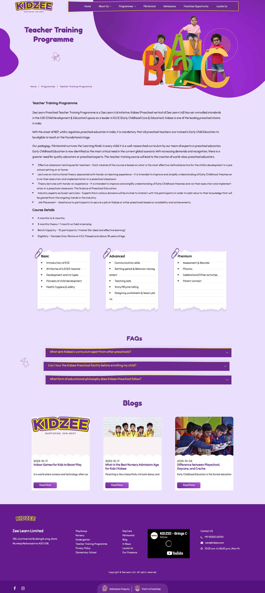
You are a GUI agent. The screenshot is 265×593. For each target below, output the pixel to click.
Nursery (80, 535)
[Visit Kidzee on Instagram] (21, 588)
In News (126, 544)
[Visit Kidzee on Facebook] (15, 588)
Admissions (169, 6)
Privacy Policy (83, 548)
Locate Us (222, 6)
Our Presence (129, 552)
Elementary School (86, 552)
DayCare (127, 531)
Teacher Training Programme (91, 544)
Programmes (48, 86)
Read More (45, 485)
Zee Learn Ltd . (129, 572)
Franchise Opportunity (196, 6)
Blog (124, 539)
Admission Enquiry (119, 589)
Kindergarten (83, 539)
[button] (136, 350)
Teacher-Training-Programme (76, 86)
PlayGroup (81, 531)
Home (87, 6)
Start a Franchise (151, 589)
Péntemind (149, 6)
